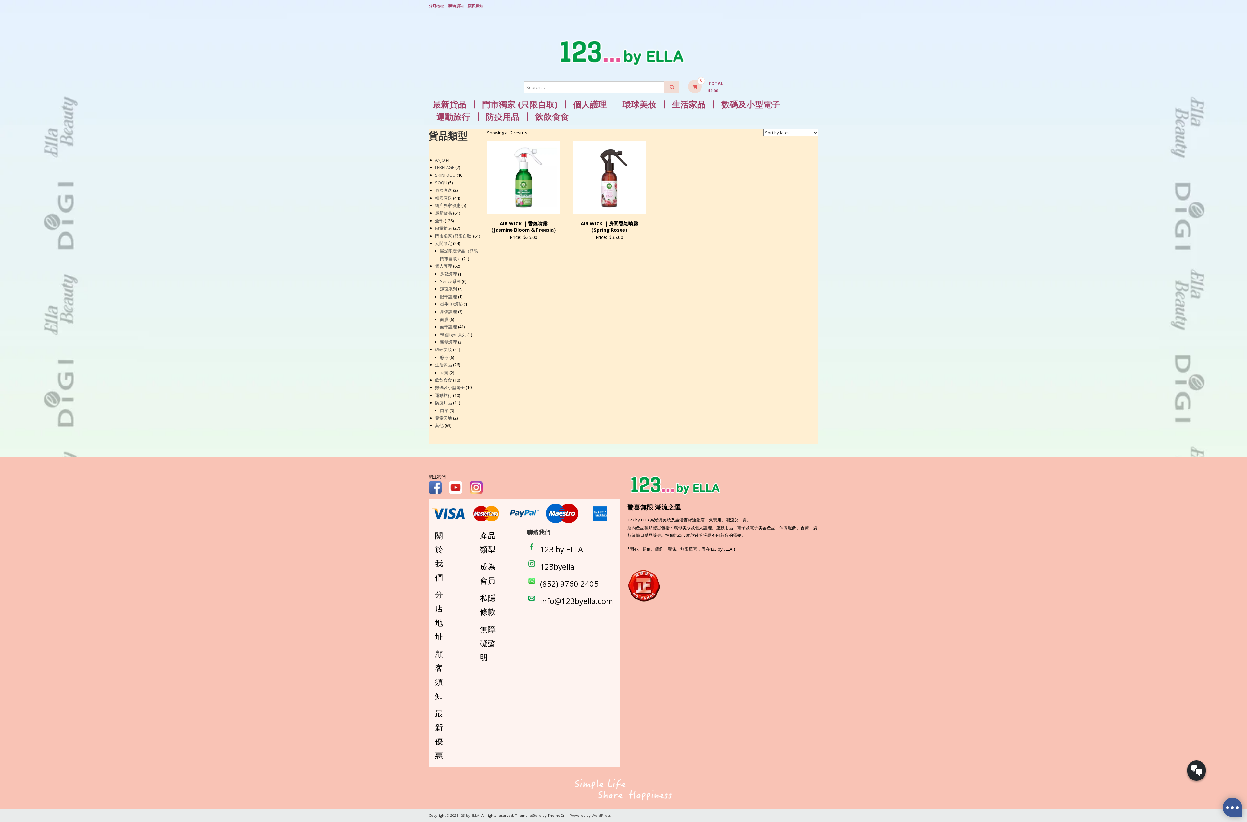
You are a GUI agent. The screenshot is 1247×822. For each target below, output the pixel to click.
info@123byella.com (576, 600)
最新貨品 (449, 104)
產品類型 (488, 542)
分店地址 (436, 5)
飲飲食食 (552, 116)
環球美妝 (639, 104)
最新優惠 (439, 734)
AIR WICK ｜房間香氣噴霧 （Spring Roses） (609, 226)
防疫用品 (503, 116)
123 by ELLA (561, 549)
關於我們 (439, 556)
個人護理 (590, 104)
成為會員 (488, 573)
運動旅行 (453, 116)
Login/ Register (815, 6)
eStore (535, 815)
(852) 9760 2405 (569, 583)
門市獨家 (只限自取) (520, 104)
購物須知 (456, 5)
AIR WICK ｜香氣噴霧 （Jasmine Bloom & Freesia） (524, 226)
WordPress (601, 815)
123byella (557, 566)
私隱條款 (488, 604)
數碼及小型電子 (750, 104)
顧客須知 (475, 5)
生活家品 (689, 104)
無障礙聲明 (488, 643)
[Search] (671, 87)
